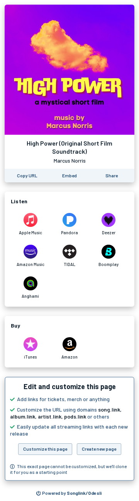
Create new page (99, 448)
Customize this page (45, 448)
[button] (69, 428)
